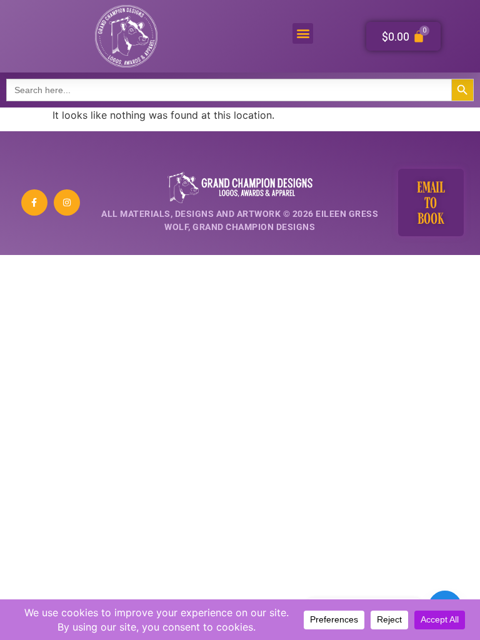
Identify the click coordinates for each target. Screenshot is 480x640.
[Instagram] (67, 202)
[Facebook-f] (34, 202)
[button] (302, 33)
